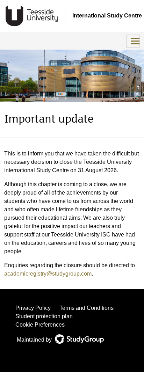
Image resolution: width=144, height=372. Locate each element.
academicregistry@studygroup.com (48, 274)
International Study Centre (107, 16)
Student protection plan (44, 316)
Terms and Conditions (86, 308)
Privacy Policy (33, 308)
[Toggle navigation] (133, 41)
